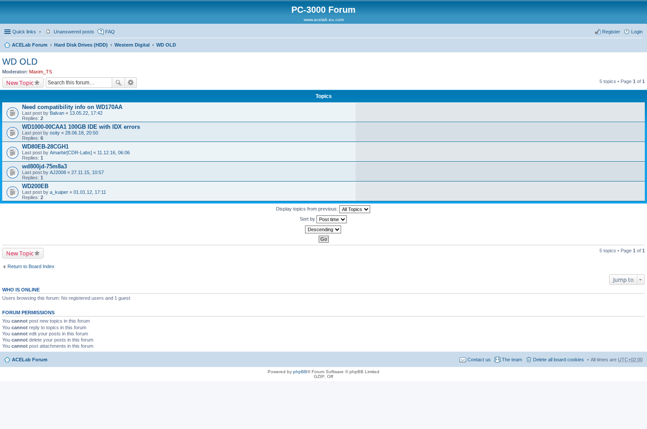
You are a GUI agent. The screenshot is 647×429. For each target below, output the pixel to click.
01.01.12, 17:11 (90, 192)
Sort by (308, 219)
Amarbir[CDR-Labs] (71, 152)
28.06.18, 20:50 (81, 132)
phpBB (300, 371)
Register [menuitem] (611, 31)
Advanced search (131, 82)
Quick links (24, 31)
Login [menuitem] (637, 31)
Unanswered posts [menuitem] (74, 31)
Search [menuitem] (639, 45)
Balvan (57, 113)
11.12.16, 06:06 (113, 152)
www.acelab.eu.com (324, 19)
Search (118, 82)
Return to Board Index (31, 266)
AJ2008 (58, 172)
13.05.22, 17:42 (86, 113)
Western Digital (132, 44)
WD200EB (35, 186)
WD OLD (166, 44)
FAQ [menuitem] (110, 31)
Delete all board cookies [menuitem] (558, 359)
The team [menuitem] (512, 359)
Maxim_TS (40, 71)
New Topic (19, 83)
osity (55, 132)
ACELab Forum (30, 44)
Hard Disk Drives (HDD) (81, 44)
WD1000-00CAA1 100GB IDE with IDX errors (81, 127)
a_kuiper (59, 192)
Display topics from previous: (307, 208)
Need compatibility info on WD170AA (72, 107)
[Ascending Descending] (323, 229)
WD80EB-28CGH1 (45, 146)
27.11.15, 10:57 (87, 172)
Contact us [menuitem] (479, 359)
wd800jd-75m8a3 (44, 166)
